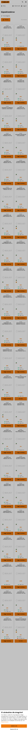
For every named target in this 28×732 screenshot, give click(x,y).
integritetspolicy (4, 722)
